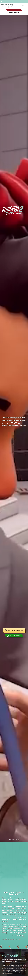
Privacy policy (10, 7)
